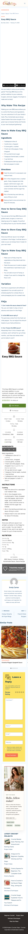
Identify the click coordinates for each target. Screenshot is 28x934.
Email (8, 734)
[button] (2, 10)
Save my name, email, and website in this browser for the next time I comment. (14, 749)
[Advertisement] (14, 39)
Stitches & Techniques (14, 918)
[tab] (10, 668)
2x (9, 449)
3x (13, 449)
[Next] (26, 646)
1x (4, 449)
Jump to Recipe (9, 85)
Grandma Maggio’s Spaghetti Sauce (12, 662)
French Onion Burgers (22, 613)
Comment (9, 700)
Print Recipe (21, 85)
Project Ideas (9, 825)
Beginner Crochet (10, 822)
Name (8, 726)
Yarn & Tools (17, 825)
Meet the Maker (14, 921)
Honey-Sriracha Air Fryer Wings (7, 613)
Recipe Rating (7, 693)
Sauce (3, 16)
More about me (11, 818)
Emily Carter (6, 22)
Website (8, 742)
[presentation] (13, 642)
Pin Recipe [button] (15, 410)
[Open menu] (24, 3)
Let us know (13, 570)
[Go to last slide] (2, 646)
